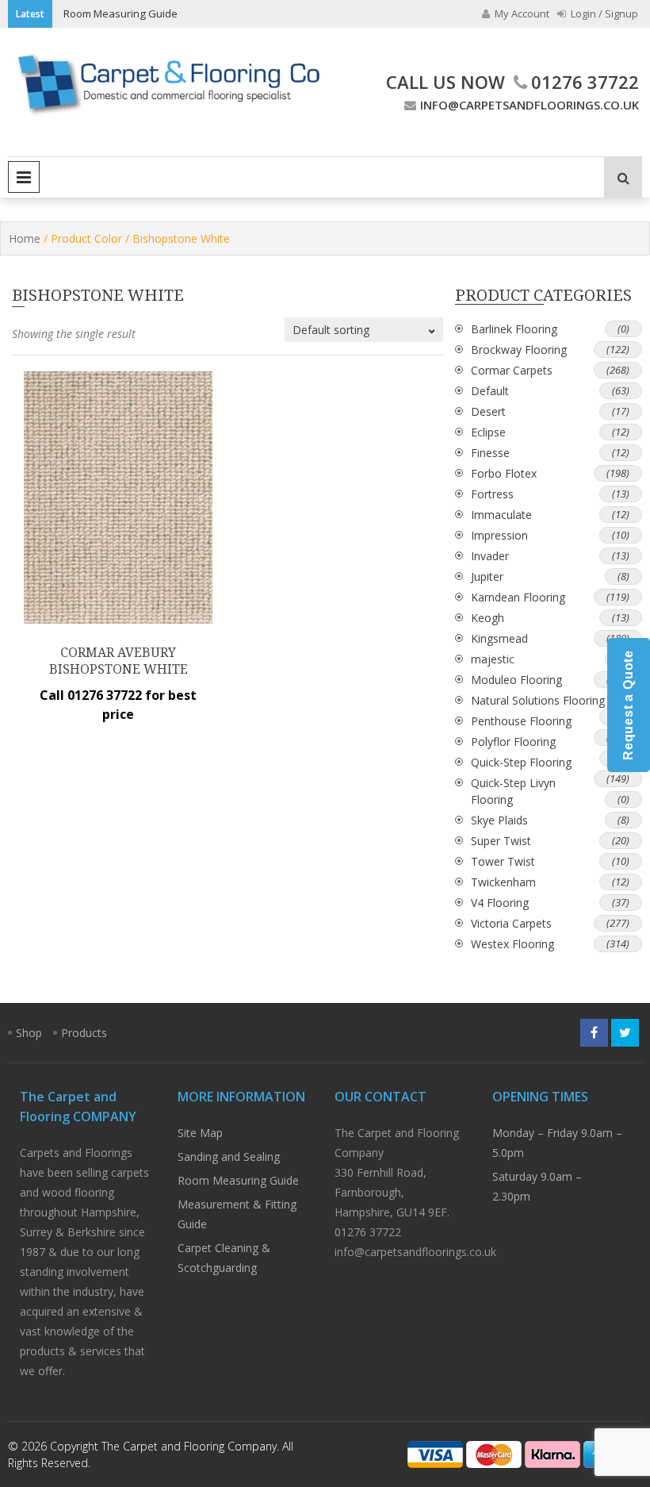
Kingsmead (499, 638)
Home (24, 238)
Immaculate (501, 514)
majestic (492, 659)
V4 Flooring (500, 902)
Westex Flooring (512, 943)
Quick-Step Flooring (521, 762)
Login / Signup (603, 13)
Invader (490, 555)
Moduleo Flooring (516, 679)
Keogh (487, 617)
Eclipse (488, 432)
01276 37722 (585, 82)
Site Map (200, 1132)
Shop (29, 1032)
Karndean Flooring (518, 597)
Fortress (492, 493)
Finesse (490, 452)
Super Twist (501, 840)
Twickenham (503, 882)
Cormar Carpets (511, 370)
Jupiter (487, 576)
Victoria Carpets (511, 923)
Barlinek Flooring (514, 328)
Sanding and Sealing (229, 1156)
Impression (499, 535)
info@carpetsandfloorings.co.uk (529, 105)
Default (490, 390)
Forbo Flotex (504, 473)
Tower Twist (503, 861)
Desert (488, 411)
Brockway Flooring (519, 349)
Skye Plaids (499, 820)
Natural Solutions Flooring (538, 700)
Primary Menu (24, 177)
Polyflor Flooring (513, 741)
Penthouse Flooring (521, 720)
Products (84, 1032)
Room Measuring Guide (120, 13)
